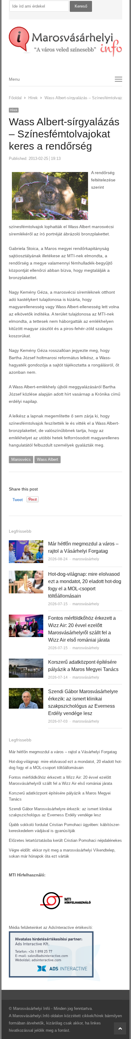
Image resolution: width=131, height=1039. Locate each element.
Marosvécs (21, 459)
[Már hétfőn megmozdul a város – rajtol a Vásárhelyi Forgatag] (26, 543)
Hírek (13, 110)
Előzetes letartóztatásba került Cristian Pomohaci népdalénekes (65, 840)
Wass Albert (47, 459)
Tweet (17, 500)
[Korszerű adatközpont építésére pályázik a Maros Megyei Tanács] (26, 662)
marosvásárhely (86, 559)
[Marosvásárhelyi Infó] (65, 42)
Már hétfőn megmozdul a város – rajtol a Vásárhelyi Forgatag (63, 752)
